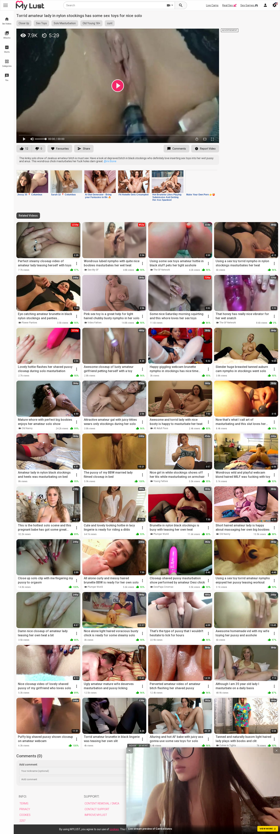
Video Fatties (95, 322)
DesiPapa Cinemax (163, 587)
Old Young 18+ (91, 23)
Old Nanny (27, 428)
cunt (109, 23)
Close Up (24, 23)
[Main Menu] (5, 5)
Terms (23, 803)
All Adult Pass (161, 428)
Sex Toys (41, 23)
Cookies (24, 814)
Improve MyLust (96, 814)
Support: (91, 796)
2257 (22, 820)
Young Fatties (161, 481)
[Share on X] (212, 33)
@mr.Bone (110, 161)
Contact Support (97, 809)
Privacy (24, 809)
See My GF (93, 269)
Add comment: (28, 764)
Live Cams (212, 5)
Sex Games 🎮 (249, 5)
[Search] (181, 5)
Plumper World (161, 534)
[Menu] (265, 5)
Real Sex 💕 (229, 5)
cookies (114, 829)
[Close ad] (276, 750)
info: (23, 796)
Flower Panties (29, 322)
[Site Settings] (274, 5)
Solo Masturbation (65, 23)
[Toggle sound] (129, 750)
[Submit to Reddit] (203, 33)
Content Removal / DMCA (102, 803)
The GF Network (162, 269)
